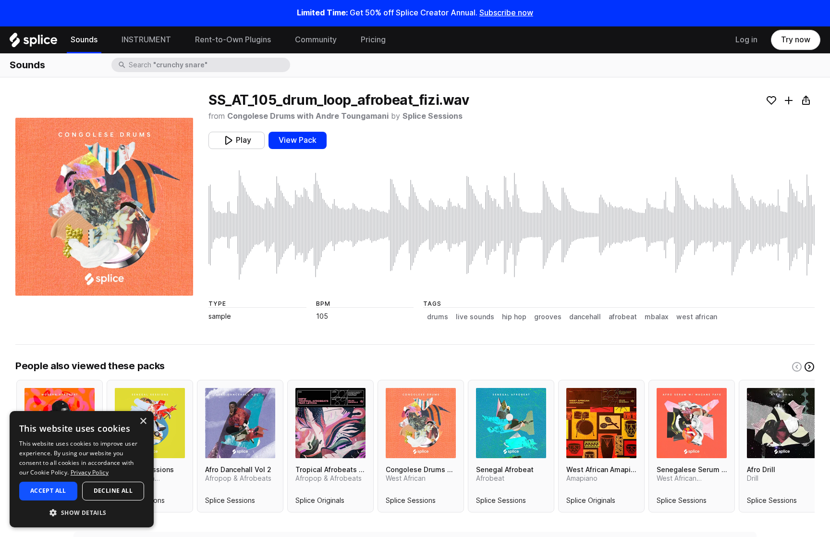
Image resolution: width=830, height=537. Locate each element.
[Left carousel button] (797, 367)
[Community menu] (344, 40)
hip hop (514, 317)
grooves (547, 317)
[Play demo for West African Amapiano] (601, 423)
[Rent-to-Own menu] (278, 40)
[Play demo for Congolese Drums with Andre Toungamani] (421, 423)
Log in (746, 39)
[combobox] (208, 65)
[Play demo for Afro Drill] (782, 423)
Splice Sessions (433, 116)
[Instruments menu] (178, 40)
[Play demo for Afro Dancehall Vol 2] (240, 423)
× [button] (142, 421)
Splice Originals (319, 502)
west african (696, 317)
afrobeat (623, 317)
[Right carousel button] (809, 367)
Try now (795, 39)
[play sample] (511, 225)
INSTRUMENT (146, 39)
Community (316, 39)
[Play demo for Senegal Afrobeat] (511, 423)
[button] (81, 512)
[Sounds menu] (104, 40)
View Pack (298, 140)
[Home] (33, 42)
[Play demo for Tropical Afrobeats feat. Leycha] (330, 423)
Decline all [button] (113, 491)
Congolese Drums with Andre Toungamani (308, 116)
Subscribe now (506, 12)
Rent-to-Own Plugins (233, 39)
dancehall (585, 317)
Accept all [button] (48, 491)
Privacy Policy (90, 472)
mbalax (657, 317)
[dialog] (82, 469)
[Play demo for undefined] (104, 207)
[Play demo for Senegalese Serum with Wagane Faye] (692, 423)
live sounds (475, 317)
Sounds (84, 39)
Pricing (373, 39)
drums (437, 317)
